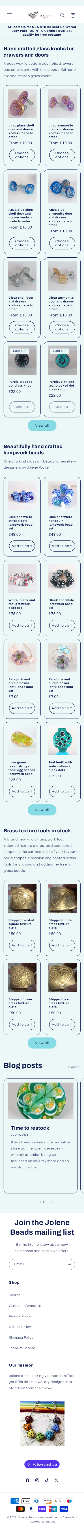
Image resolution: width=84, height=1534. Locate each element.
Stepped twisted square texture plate (21, 924)
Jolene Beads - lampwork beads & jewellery (47, 1517)
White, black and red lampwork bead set (22, 603)
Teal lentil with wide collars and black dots (62, 766)
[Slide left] (32, 1202)
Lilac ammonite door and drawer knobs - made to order (61, 131)
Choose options (22, 155)
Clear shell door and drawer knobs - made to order (21, 303)
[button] (9, 15)
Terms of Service (22, 1348)
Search (14, 1295)
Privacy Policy (20, 1316)
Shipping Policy (21, 1337)
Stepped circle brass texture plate (60, 924)
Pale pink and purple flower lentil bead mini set (21, 685)
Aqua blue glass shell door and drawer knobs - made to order (21, 215)
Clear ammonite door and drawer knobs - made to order (61, 303)
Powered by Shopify (42, 1521)
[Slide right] (52, 1202)
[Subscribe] (70, 1264)
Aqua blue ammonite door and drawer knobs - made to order (61, 217)
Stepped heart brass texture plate (60, 1003)
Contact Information (25, 1305)
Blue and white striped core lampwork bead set (21, 522)
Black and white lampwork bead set (61, 603)
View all (42, 425)
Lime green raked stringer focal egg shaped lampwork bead (22, 768)
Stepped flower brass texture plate (20, 1003)
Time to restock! (31, 1128)
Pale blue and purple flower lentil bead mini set (61, 685)
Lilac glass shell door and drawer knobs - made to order (21, 131)
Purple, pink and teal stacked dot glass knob (61, 385)
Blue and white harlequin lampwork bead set (61, 522)
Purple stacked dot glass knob (20, 383)
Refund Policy (20, 1327)
